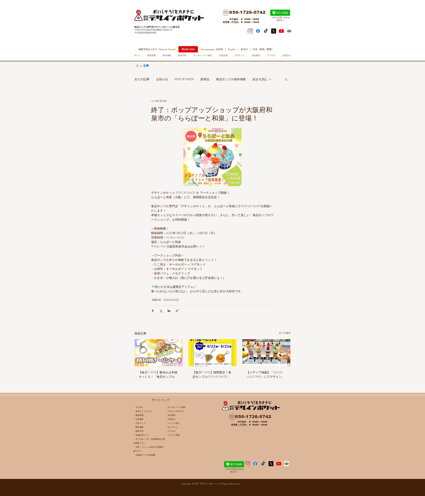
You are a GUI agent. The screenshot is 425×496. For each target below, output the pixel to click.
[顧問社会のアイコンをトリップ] (289, 31)
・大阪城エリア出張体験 (144, 455)
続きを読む (260, 79)
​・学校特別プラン (141, 435)
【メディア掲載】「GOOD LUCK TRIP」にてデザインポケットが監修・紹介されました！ (265, 374)
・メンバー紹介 (173, 423)
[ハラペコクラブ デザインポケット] (265, 31)
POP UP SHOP (184, 79)
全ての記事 (141, 79)
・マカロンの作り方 (175, 411)
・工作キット (139, 423)
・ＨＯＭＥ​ (138, 407)
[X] (273, 31)
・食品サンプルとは (142, 411)
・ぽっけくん (172, 427)
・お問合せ (171, 419)
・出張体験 (138, 419)
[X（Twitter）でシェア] (160, 310)
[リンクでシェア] (177, 310)
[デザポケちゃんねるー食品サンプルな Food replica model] (281, 31)
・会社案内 (171, 415)
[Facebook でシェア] (152, 310)
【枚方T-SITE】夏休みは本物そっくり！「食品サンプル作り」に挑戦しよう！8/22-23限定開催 (158, 374)
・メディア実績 (173, 435)
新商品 (204, 79)
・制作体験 (138, 427)
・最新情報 (138, 415)
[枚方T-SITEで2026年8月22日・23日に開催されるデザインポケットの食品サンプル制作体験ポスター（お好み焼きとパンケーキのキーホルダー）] (159, 352)
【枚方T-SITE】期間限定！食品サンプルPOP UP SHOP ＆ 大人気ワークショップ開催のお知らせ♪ (212, 374)
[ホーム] (137, 66)
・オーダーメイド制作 (176, 407)
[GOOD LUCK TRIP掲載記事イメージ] (266, 352)
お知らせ (162, 79)
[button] (286, 79)
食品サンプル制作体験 (231, 79)
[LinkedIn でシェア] (168, 310)
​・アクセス (171, 431)
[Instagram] (250, 31)
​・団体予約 (138, 431)
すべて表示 (285, 333)
